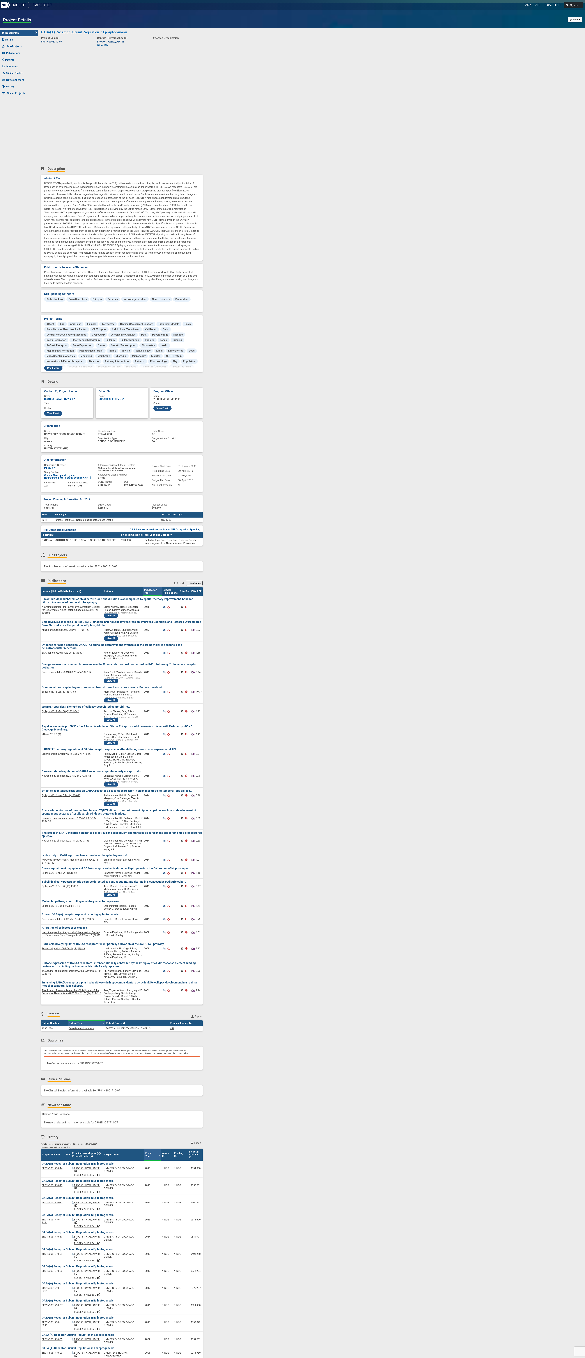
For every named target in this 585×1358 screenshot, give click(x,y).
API (537, 4)
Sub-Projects (14, 46)
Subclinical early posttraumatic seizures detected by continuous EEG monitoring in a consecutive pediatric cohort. (114, 881)
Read (53, 368)
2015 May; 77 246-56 (66, 775)
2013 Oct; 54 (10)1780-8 (60, 886)
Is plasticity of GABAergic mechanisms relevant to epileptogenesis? (84, 855)
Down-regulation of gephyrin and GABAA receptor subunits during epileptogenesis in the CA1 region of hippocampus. (115, 868)
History (10, 86)
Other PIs (102, 45)
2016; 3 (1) (51, 734)
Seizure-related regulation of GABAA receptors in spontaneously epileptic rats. (91, 771)
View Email (53, 413)
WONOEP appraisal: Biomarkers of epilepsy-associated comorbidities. (86, 706)
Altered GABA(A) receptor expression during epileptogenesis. (80, 914)
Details (9, 39)
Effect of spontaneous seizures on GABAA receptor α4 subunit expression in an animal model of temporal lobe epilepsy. (117, 790)
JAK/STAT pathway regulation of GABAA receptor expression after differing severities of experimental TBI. (109, 749)
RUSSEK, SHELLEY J (110, 399)
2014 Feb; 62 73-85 (65, 840)
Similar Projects (16, 93)
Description (12, 33)
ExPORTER (552, 4)
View (111, 615)
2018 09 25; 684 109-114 (66, 672)
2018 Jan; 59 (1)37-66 (59, 691)
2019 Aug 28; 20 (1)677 (63, 652)
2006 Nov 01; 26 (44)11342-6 (71, 992)
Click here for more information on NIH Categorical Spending (165, 529)
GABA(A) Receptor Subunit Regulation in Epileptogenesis (77, 1163)
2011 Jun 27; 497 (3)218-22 (68, 919)
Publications (13, 53)
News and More (15, 79)
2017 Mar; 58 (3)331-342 (60, 711)
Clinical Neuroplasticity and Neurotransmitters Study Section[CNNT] (67, 476)
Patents (9, 59)
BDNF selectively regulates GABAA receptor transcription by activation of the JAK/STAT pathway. (103, 944)
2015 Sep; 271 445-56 (66, 753)
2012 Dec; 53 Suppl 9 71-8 (61, 905)
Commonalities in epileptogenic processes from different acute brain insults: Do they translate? (102, 687)
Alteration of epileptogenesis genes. (65, 927)
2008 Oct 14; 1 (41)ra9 (63, 948)
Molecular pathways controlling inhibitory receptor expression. (81, 901)
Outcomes (12, 66)
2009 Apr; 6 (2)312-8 (71, 935)
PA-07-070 (50, 468)
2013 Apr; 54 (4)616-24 (59, 873)
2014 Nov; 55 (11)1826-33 (61, 795)
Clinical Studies (14, 73)
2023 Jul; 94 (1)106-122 (65, 629)
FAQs (527, 4)
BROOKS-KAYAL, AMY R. (58, 399)
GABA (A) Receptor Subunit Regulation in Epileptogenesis (78, 1334)
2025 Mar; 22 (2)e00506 (71, 609)
